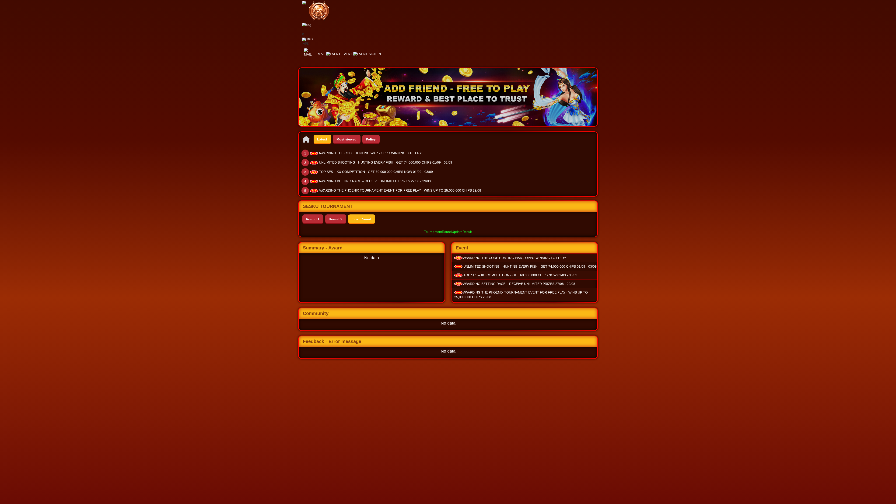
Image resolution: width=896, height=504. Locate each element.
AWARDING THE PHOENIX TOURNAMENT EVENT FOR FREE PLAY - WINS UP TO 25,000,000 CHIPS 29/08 (400, 190)
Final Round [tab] (361, 219)
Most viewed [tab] (346, 139)
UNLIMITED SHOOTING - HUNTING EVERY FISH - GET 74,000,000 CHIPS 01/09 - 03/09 (385, 162)
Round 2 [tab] (335, 219)
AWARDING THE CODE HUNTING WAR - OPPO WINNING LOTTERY (370, 153)
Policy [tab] (371, 139)
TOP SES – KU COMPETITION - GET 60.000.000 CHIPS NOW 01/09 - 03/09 (376, 172)
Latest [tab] (322, 139)
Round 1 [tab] (312, 219)
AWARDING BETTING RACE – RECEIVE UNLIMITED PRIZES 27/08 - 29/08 (375, 181)
